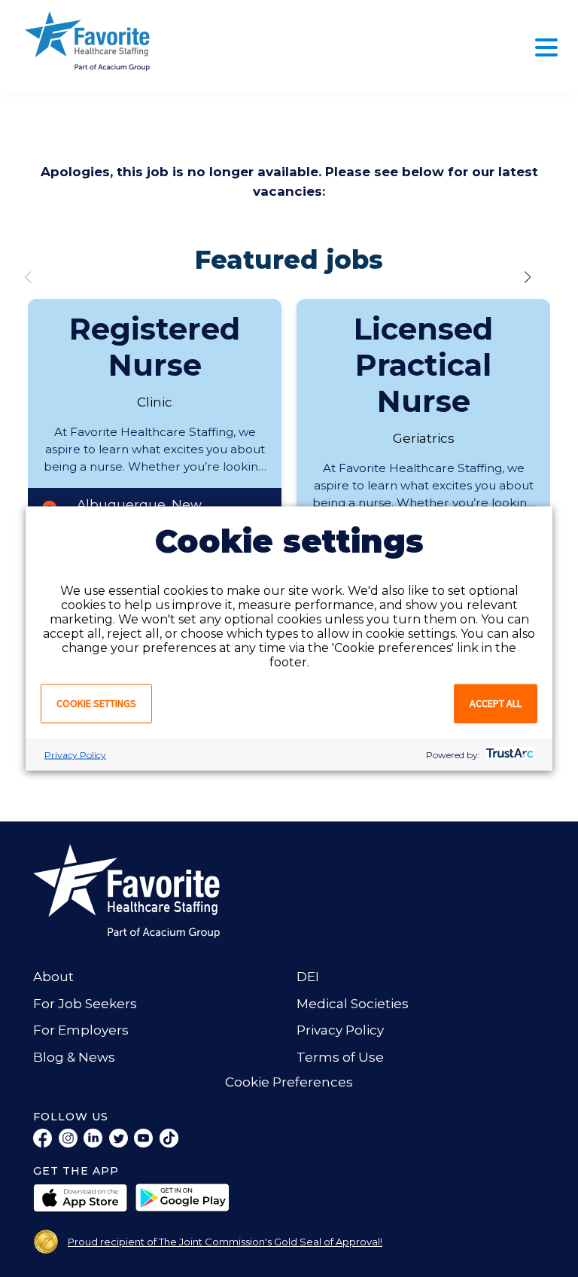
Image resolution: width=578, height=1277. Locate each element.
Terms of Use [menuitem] (340, 1057)
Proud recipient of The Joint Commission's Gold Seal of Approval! (225, 1242)
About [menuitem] (53, 976)
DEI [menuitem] (308, 976)
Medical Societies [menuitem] (353, 1003)
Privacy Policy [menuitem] (340, 1030)
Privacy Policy (75, 754)
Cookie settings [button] (96, 703)
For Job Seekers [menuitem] (85, 1003)
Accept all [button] (496, 703)
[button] (528, 277)
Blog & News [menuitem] (74, 1057)
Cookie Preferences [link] (289, 1082)
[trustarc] (508, 754)
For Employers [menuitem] (81, 1030)
